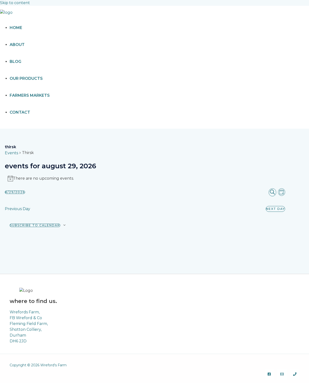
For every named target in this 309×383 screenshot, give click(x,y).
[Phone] (294, 374)
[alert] (145, 178)
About (17, 44)
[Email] (282, 374)
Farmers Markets (30, 95)
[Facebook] (269, 374)
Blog (15, 61)
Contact (20, 112)
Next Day (275, 209)
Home (16, 27)
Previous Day (17, 208)
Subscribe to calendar (35, 225)
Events (11, 153)
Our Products (26, 78)
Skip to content (15, 2)
